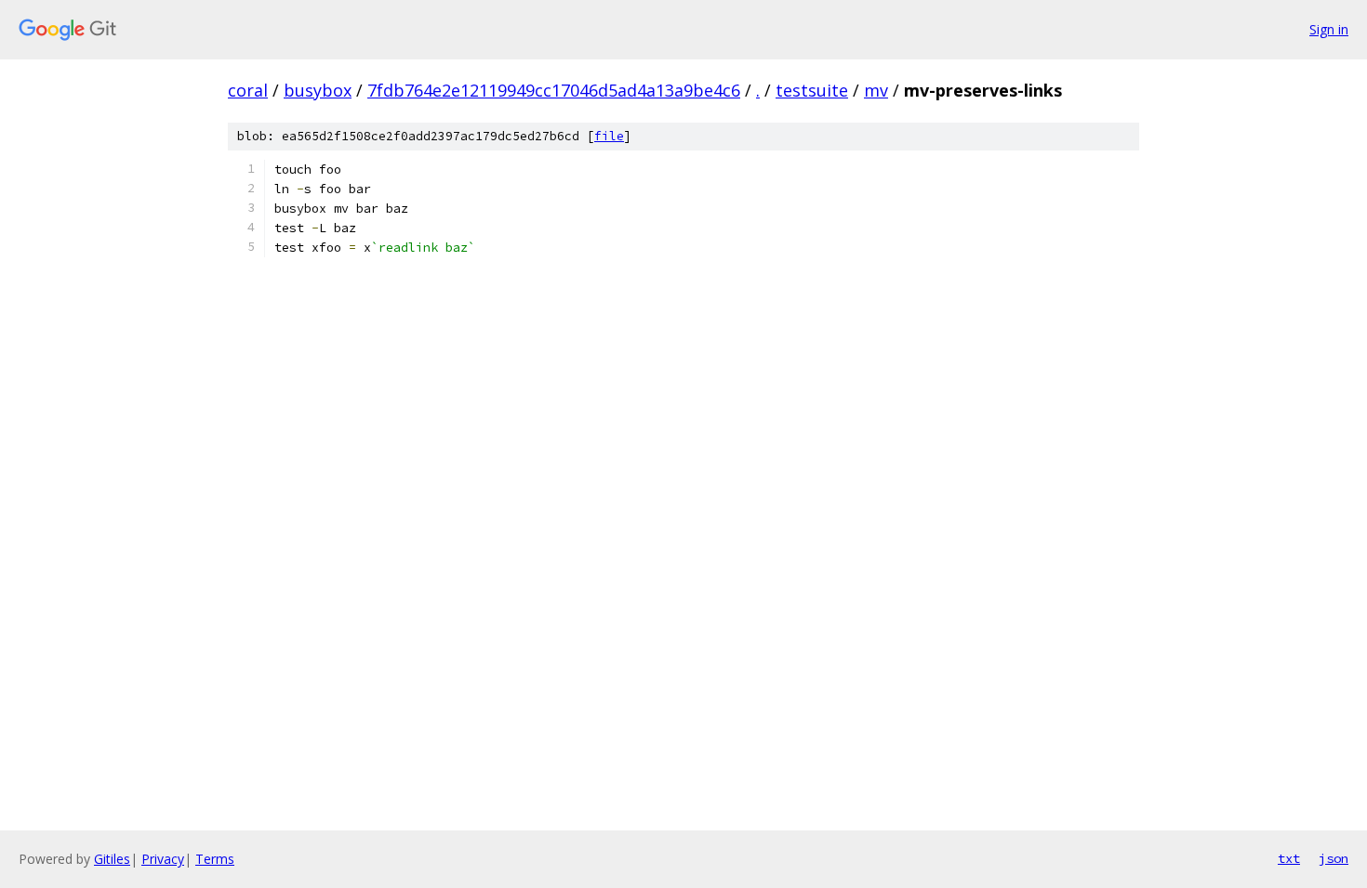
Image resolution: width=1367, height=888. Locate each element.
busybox (318, 90)
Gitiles (112, 859)
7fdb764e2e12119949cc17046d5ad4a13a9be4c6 (553, 90)
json (1333, 858)
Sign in (1328, 29)
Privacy (162, 859)
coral (248, 90)
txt (1289, 858)
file (609, 136)
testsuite (812, 90)
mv (876, 90)
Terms (214, 859)
